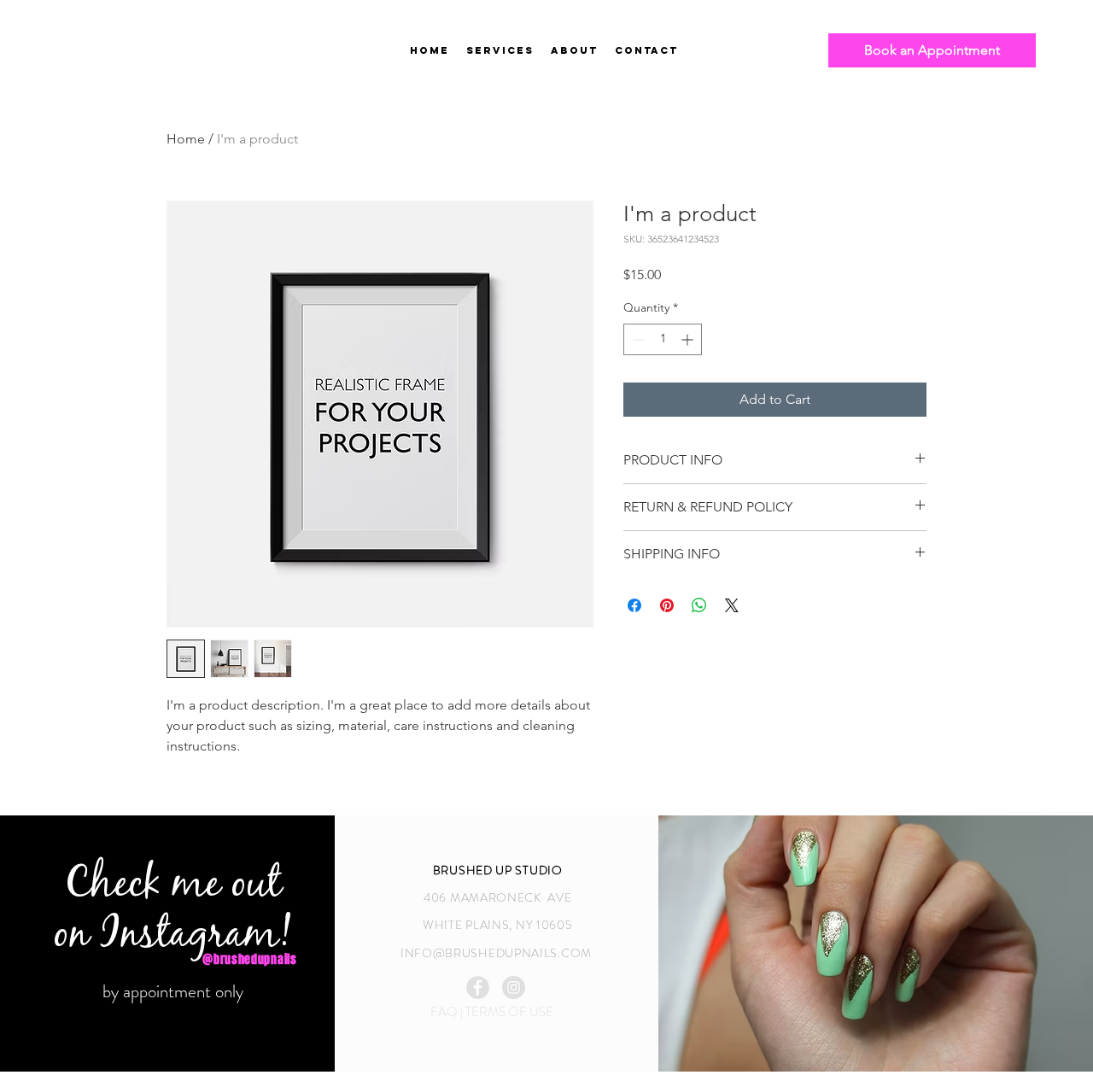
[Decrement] (636, 339)
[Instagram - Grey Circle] (513, 987)
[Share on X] (732, 605)
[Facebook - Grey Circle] (477, 987)
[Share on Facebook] (634, 605)
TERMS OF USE (509, 1011)
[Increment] (688, 339)
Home (186, 139)
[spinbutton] (662, 339)
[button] (574, 50)
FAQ (445, 1011)
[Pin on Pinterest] (667, 605)
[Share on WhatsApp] (699, 605)
